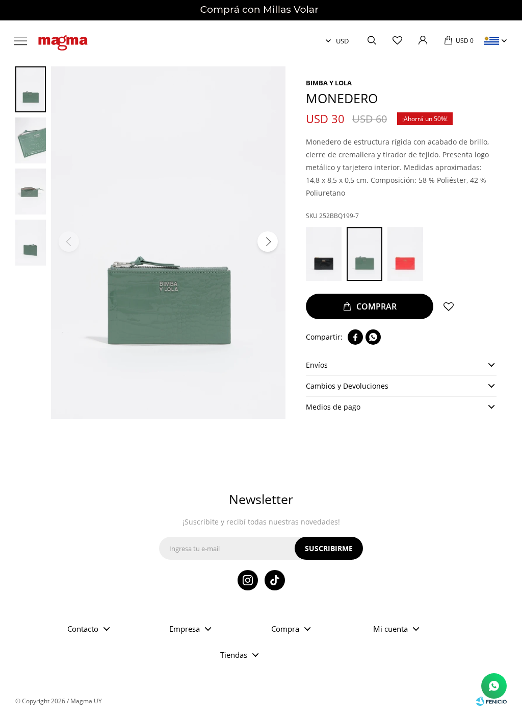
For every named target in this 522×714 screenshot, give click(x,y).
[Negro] (324, 254)
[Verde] (364, 254)
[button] (371, 41)
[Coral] (405, 254)
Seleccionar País (491, 41)
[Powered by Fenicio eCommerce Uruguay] (491, 701)
